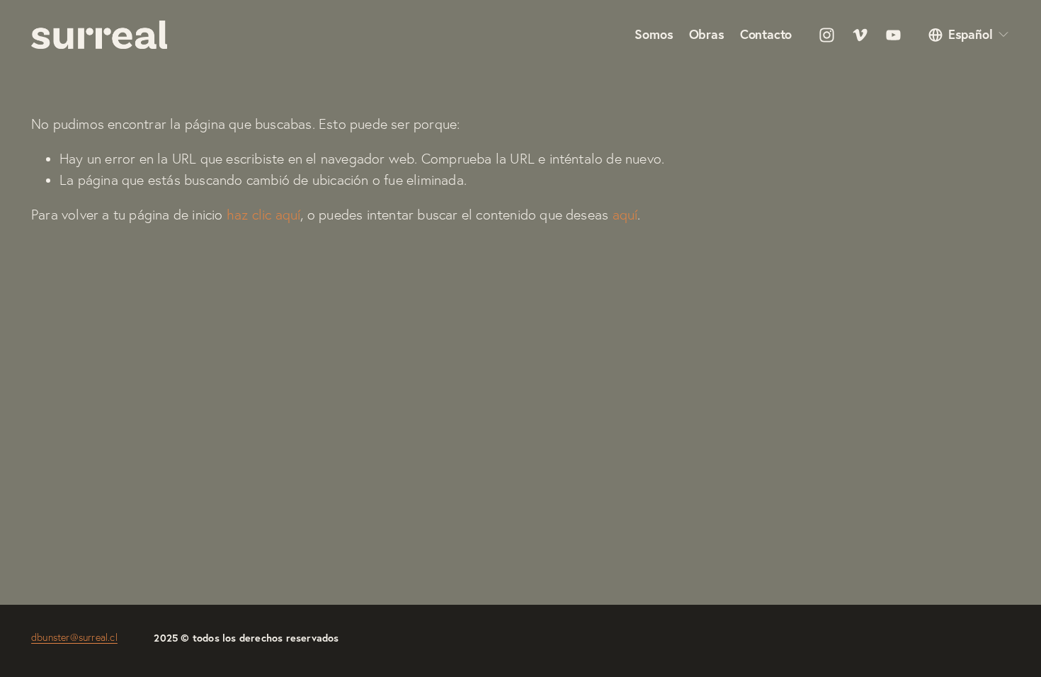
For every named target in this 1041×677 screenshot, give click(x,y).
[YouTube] (893, 35)
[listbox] (969, 35)
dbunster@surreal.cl (74, 637)
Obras (706, 35)
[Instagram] (827, 35)
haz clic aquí (264, 214)
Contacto (766, 35)
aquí (625, 214)
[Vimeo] (860, 35)
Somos (654, 35)
